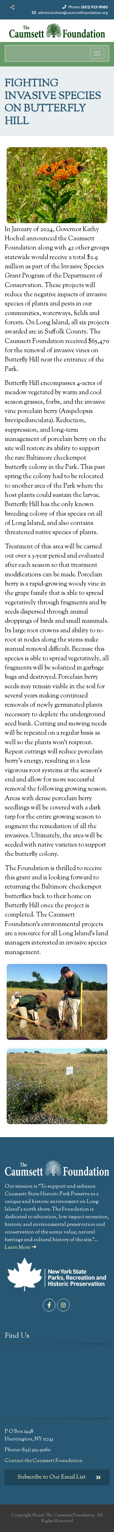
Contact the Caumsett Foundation (44, 1461)
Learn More (17, 1247)
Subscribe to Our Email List (51, 1477)
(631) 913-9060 (94, 6)
